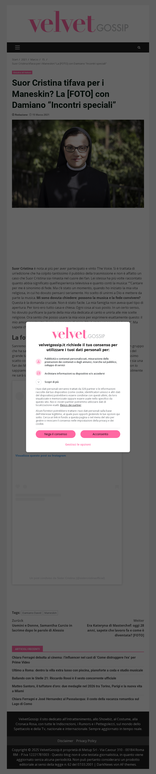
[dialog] (78, 387)
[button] (78, 382)
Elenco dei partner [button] (70, 405)
